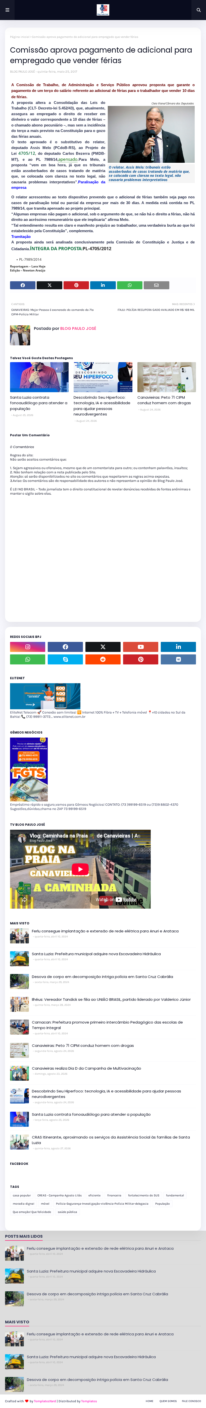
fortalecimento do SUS (143, 1195)
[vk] (178, 659)
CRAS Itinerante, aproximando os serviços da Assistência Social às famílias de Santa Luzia (111, 1140)
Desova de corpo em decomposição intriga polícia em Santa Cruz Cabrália (102, 976)
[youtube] (140, 647)
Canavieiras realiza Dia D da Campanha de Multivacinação (86, 1068)
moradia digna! (23, 1203)
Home (149, 1401)
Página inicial (19, 37)
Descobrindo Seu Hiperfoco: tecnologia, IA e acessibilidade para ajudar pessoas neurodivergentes (102, 406)
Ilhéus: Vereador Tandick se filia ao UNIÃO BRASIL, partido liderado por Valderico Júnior (111, 999)
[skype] (65, 659)
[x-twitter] (103, 647)
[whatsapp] (27, 659)
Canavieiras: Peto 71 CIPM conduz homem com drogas (164, 400)
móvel (45, 1203)
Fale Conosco (191, 1401)
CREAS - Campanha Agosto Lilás (59, 1195)
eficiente (94, 1195)
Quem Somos (168, 1401)
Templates (89, 1401)
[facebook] (65, 647)
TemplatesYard (45, 1401)
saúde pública (67, 1212)
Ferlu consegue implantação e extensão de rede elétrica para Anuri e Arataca (105, 931)
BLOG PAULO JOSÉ (22, 71)
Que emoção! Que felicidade (32, 1212)
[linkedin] (178, 647)
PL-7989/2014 (30, 259)
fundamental (175, 1195)
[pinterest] (140, 659)
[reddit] (103, 659)
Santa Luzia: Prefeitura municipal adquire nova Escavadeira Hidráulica (96, 953)
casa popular (22, 1195)
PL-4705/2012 (97, 248)
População (162, 1203)
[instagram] (27, 647)
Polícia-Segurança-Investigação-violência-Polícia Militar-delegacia (102, 1203)
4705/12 (26, 153)
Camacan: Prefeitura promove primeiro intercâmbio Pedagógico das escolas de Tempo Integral (107, 1025)
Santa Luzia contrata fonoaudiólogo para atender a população (38, 403)
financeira (114, 1195)
